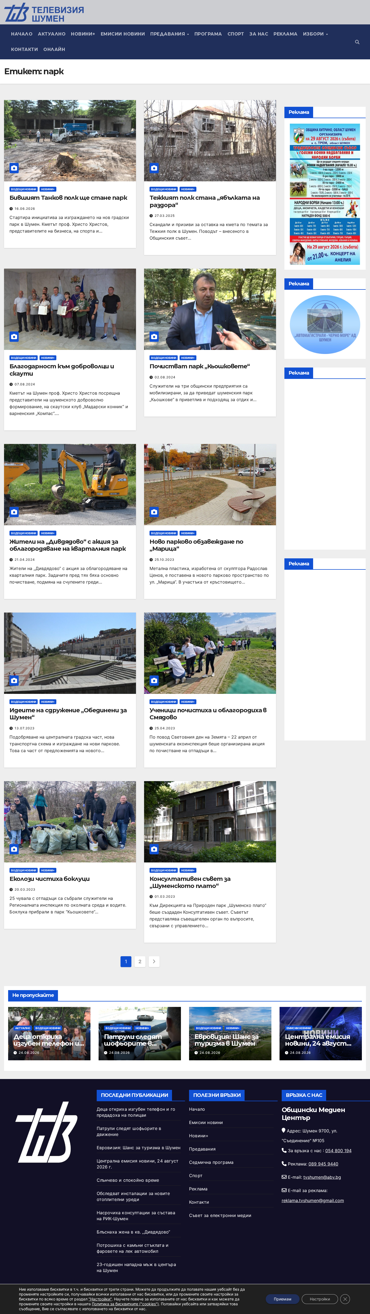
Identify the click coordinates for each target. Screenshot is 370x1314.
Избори (314, 34)
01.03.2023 (165, 896)
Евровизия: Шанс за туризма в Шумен (226, 1040)
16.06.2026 (25, 209)
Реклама (286, 34)
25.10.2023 (164, 560)
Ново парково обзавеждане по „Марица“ (196, 545)
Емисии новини (123, 34)
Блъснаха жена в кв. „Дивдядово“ (133, 1232)
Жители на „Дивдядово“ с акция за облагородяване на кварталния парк (67, 545)
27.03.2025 (165, 216)
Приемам (282, 1299)
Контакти (24, 49)
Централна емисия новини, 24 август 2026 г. (317, 1043)
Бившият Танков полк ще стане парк (68, 197)
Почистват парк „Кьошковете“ (200, 366)
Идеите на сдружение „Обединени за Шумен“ (68, 714)
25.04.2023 (165, 728)
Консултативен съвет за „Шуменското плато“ (190, 882)
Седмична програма (211, 1162)
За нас (258, 34)
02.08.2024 (165, 377)
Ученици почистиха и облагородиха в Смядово (208, 714)
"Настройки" (100, 1299)
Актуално (52, 34)
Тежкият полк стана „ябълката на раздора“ (205, 201)
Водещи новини (23, 189)
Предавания (168, 34)
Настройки (320, 1299)
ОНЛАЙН (54, 49)
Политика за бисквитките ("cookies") (125, 1304)
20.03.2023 (25, 889)
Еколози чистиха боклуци (49, 879)
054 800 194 (338, 1150)
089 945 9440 (323, 1164)
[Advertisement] (325, 465)
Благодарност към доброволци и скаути (61, 370)
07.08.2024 (25, 384)
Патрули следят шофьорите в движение (133, 1043)
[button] (357, 42)
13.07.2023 (25, 728)
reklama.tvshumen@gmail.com (313, 1200)
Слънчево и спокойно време (128, 1180)
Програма (208, 34)
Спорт (236, 34)
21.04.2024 (25, 560)
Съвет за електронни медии (220, 1215)
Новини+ (83, 34)
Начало (22, 34)
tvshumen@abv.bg (322, 1177)
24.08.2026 (29, 1053)
